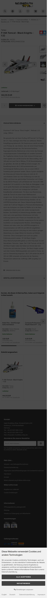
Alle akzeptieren (23, 577)
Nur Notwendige (23, 583)
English (4, 595)
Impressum (41, 595)
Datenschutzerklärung (26, 595)
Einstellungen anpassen (24, 589)
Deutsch (12, 595)
